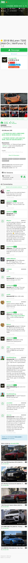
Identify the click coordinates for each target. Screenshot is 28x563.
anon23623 (9, 403)
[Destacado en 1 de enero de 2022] (2, 40)
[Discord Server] (18, 60)
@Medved (9, 314)
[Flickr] (12, 60)
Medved (9, 302)
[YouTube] (14, 60)
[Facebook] (11, 60)
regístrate (4, 438)
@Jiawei (9, 203)
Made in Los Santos (5, 557)
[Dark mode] (24, 6)
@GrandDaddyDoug (12, 387)
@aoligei (9, 215)
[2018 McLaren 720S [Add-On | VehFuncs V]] (14, 98)
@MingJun (9, 248)
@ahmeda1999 (10, 260)
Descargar (15, 50)
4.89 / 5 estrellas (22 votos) (6, 126)
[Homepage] (9, 60)
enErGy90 (9, 269)
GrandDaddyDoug (11, 357)
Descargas (6, 123)
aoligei (8, 347)
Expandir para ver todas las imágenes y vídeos (14, 118)
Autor (15, 201)
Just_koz (9, 415)
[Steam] (16, 60)
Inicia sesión (18, 437)
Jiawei (8, 190)
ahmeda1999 (12, 58)
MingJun (9, 220)
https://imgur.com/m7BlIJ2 (18, 315)
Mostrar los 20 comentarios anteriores (14, 187)
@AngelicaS (10, 213)
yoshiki (8, 276)
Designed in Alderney (6, 556)
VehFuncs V (5, 146)
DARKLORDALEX (11, 258)
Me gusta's (14, 123)
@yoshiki (9, 287)
